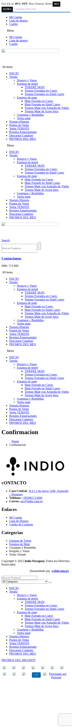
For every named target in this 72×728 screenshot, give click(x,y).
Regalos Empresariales (23, 132)
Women (7, 9)
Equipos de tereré (27, 83)
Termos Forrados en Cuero (41, 90)
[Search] (39, 246)
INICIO (14, 73)
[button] (36, 30)
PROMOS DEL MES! (19, 660)
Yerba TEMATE (19, 128)
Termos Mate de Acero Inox (42, 111)
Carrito (13, 24)
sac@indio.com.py (31, 501)
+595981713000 (32, 497)
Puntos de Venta (19, 125)
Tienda (13, 76)
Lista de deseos (18, 20)
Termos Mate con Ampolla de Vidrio (47, 107)
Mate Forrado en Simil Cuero (42, 104)
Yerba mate (24, 118)
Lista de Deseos (18, 521)
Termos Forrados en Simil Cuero (44, 94)
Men (56, 4)
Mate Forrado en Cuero (39, 101)
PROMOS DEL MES (22, 139)
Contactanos (11, 258)
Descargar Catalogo (21, 135)
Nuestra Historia (19, 121)
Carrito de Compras (21, 524)
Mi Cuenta (15, 17)
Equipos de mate (27, 97)
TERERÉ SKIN (35, 87)
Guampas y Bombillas (30, 114)
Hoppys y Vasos (27, 80)
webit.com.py (60, 571)
